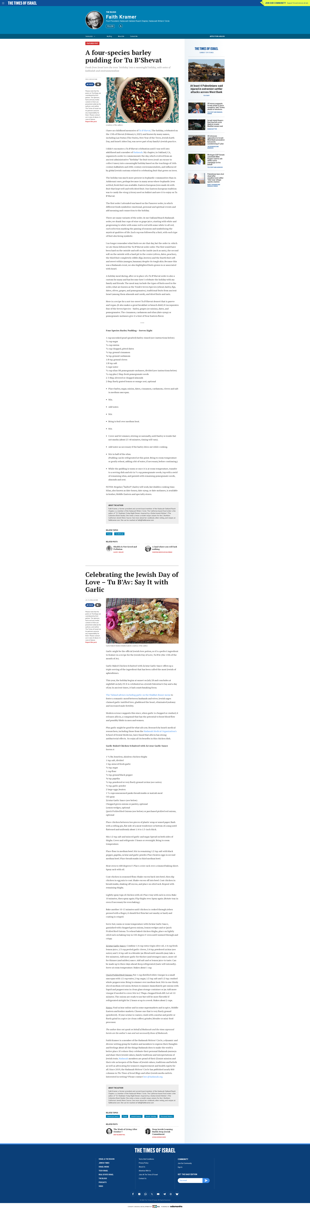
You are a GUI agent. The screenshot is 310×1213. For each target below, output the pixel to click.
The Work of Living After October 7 (125, 1130)
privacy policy (143, 1163)
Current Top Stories (206, 52)
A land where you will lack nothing (164, 547)
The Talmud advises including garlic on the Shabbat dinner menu (138, 694)
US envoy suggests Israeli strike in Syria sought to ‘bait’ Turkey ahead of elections (216, 106)
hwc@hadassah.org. (153, 1076)
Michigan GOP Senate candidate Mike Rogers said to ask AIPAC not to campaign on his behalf (216, 159)
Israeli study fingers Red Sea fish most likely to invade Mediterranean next (215, 123)
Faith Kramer (121, 17)
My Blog (109, 36)
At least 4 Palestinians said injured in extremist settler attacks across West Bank (206, 89)
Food (109, 534)
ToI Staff (206, 95)
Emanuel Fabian (212, 186)
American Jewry (113, 1116)
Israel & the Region (106, 1159)
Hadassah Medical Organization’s (160, 731)
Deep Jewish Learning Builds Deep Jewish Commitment (162, 1131)
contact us (142, 1178)
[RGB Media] (157, 1206)
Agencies (210, 148)
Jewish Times (104, 1163)
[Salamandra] (176, 1206)
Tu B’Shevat (145, 130)
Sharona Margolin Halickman (162, 552)
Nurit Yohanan (212, 184)
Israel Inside (104, 1167)
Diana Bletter (212, 129)
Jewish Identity (151, 1116)
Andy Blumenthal (119, 1134)
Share (91, 84)
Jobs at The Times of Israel (148, 1175)
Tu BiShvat (119, 534)
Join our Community (275, 3)
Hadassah (138, 152)
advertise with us (145, 1171)
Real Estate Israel (106, 1175)
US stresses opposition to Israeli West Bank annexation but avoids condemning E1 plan (216, 140)
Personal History (167, 1116)
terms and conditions (146, 1159)
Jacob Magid (211, 146)
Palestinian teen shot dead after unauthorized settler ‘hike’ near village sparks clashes (215, 178)
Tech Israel (103, 1171)
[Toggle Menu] (3, 3)
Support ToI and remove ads (297, 3)
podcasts (103, 1182)
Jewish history (136, 1116)
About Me (121, 36)
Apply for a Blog (217, 36)
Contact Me (133, 36)
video (101, 1186)
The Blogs (111, 12)
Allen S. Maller (118, 552)
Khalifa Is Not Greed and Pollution (125, 547)
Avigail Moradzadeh (159, 1137)
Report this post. (91, 121)
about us (142, 1167)
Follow (110, 26)
